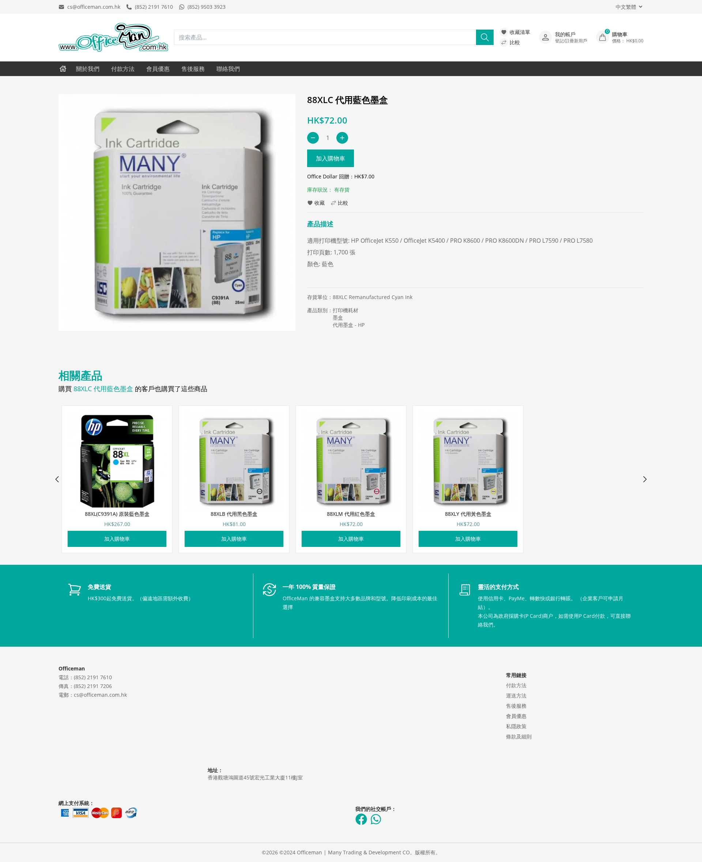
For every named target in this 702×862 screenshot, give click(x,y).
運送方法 (516, 695)
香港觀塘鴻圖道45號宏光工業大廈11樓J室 (255, 777)
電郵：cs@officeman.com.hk (92, 694)
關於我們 (87, 69)
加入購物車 (330, 158)
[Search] (485, 37)
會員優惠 (158, 69)
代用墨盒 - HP (349, 324)
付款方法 (123, 69)
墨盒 (338, 317)
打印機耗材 (345, 310)
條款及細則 (519, 736)
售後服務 (193, 69)
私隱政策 (516, 726)
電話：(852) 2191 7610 (85, 677)
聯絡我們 (228, 69)
